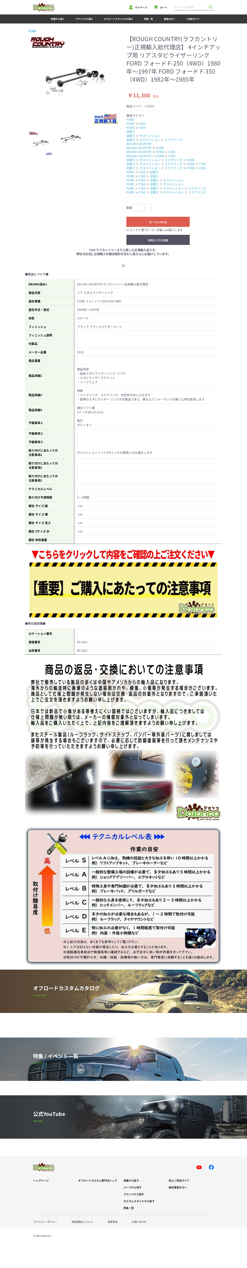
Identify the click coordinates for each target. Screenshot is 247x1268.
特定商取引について (82, 1221)
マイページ (141, 7)
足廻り (130, 131)
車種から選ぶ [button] (57, 18)
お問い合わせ (139, 1221)
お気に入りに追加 (158, 240)
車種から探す (131, 1180)
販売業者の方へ (178, 1187)
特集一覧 (148, 18)
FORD (32, 31)
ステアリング (173, 140)
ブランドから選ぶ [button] (84, 18)
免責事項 (112, 1221)
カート (163, 7)
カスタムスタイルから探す (139, 1201)
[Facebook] (211, 1167)
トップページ (41, 1180)
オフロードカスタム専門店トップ (97, 1180)
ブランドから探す (134, 1194)
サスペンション (150, 136)
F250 (142, 124)
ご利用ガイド (193, 18)
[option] (74, 80)
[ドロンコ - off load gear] (43, 7)
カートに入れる (158, 222)
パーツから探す (133, 1187)
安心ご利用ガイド (179, 1180)
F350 (142, 128)
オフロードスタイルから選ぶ (118, 18)
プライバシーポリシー (45, 1221)
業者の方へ (169, 18)
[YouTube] (199, 1167)
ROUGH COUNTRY (139, 144)
